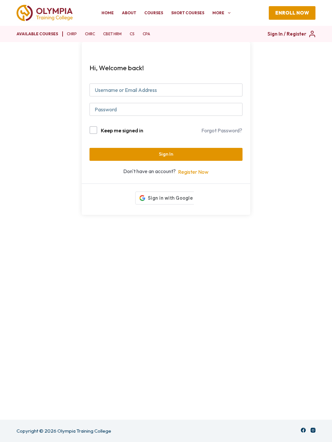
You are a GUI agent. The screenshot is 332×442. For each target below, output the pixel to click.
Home (107, 12)
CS (132, 33)
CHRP (72, 33)
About (129, 12)
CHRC (90, 33)
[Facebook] (303, 430)
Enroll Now (292, 13)
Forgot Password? (221, 130)
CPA (146, 33)
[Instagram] (313, 430)
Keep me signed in (122, 130)
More (218, 12)
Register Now (193, 172)
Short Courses (187, 12)
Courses (153, 12)
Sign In (166, 154)
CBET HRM (112, 33)
